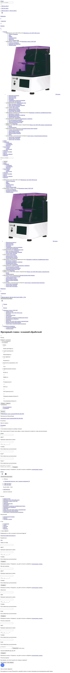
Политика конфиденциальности (8, 535)
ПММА (10, 36)
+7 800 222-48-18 (4, 10)
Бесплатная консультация (6, 298)
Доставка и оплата (7, 519)
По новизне (5, 342)
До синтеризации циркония (15, 120)
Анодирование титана (14, 131)
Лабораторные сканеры (14, 109)
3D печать (58, 94)
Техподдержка (6, 146)
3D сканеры (15, 107)
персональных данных (37, 469)
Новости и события (7, 154)
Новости (5, 518)
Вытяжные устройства (14, 113)
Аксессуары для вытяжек (15, 117)
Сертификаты (9, 144)
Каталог (5, 31)
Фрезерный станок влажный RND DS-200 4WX (12, 418)
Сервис (7, 148)
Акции (4, 140)
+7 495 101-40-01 (13, 10)
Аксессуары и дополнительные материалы (37, 135)
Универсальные (12, 45)
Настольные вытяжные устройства (17, 115)
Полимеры (11, 99)
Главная (5, 304)
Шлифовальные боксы (14, 116)
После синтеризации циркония (16, 121)
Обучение (5, 150)
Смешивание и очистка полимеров (17, 100)
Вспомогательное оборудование (29, 128)
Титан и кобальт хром (14, 40)
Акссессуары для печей (14, 106)
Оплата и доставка (7, 151)
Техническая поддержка (8, 516)
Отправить (15, 467)
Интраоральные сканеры (14, 110)
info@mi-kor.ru (6, 489)
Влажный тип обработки (14, 44)
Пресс (10, 134)
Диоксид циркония (13, 34)
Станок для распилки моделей (16, 129)
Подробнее (3, 425)
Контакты (5, 155)
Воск (10, 35)
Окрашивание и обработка (26, 118)
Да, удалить (3, 662)
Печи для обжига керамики (15, 104)
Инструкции (9, 149)
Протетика (14, 123)
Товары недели (9, 311)
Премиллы (11, 39)
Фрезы (10, 126)
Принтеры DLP (12, 96)
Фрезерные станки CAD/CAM (29, 41)
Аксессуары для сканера (14, 111)
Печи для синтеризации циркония (17, 105)
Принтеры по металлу (14, 95)
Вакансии (8, 145)
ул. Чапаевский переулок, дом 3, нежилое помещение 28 (16, 481)
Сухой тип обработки (14, 42)
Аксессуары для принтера (15, 101)
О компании (6, 142)
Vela (1, 540)
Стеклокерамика (12, 37)
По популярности (6, 341)
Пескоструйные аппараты (15, 133)
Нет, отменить (10, 662)
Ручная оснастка (12, 127)
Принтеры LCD (12, 98)
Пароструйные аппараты (14, 132)
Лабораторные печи (21, 102)
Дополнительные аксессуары (15, 122)
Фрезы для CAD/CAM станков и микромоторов (41, 124)
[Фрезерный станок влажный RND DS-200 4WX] (12, 413)
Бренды (5, 153)
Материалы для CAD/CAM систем (32, 33)
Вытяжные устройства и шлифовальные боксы (40, 112)
